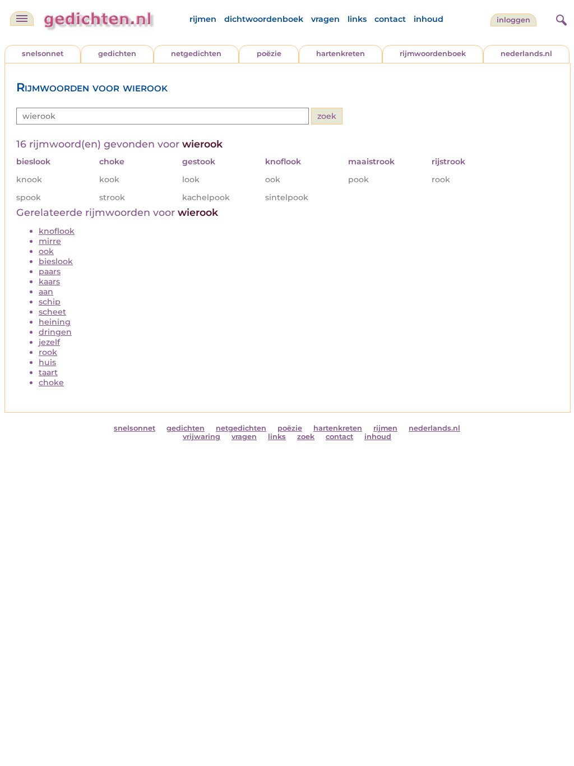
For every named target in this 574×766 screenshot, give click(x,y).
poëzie (269, 53)
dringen (55, 332)
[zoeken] (560, 18)
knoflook (57, 231)
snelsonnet (42, 53)
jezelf (49, 342)
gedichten (117, 53)
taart (48, 372)
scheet (52, 312)
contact (390, 19)
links (357, 19)
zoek (305, 436)
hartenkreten (340, 53)
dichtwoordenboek (263, 19)
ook (46, 251)
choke (51, 382)
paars (50, 271)
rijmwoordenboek (433, 53)
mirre (50, 241)
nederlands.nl (526, 53)
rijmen (202, 19)
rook (48, 352)
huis (47, 362)
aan (46, 292)
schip (50, 302)
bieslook (56, 261)
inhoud (428, 19)
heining (55, 322)
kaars (49, 281)
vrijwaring (201, 436)
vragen (325, 19)
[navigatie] (22, 18)
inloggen (513, 20)
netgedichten (196, 53)
